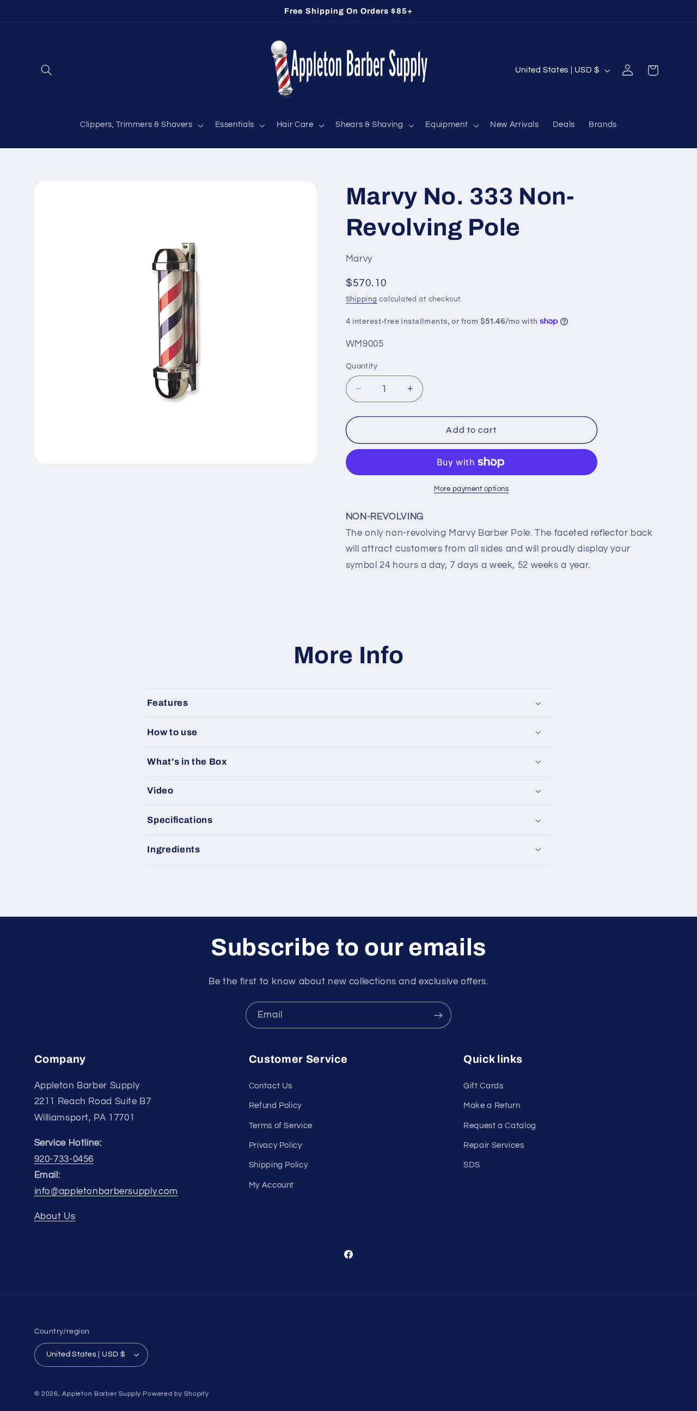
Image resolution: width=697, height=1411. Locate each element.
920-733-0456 (64, 1159)
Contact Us (270, 1086)
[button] (46, 70)
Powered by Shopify (176, 1394)
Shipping (361, 299)
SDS (471, 1165)
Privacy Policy (275, 1145)
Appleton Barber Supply (101, 1394)
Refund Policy (275, 1105)
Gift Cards (483, 1086)
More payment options (471, 489)
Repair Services (493, 1145)
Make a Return (491, 1105)
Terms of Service (281, 1126)
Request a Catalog (499, 1126)
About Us (55, 1216)
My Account (271, 1185)
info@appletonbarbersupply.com (106, 1191)
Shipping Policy (278, 1165)
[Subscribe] (438, 1015)
